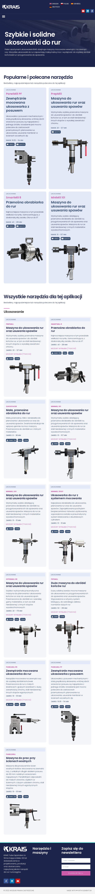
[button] (3, 16)
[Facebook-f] (92, 11)
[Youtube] (83, 11)
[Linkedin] (87, 11)
